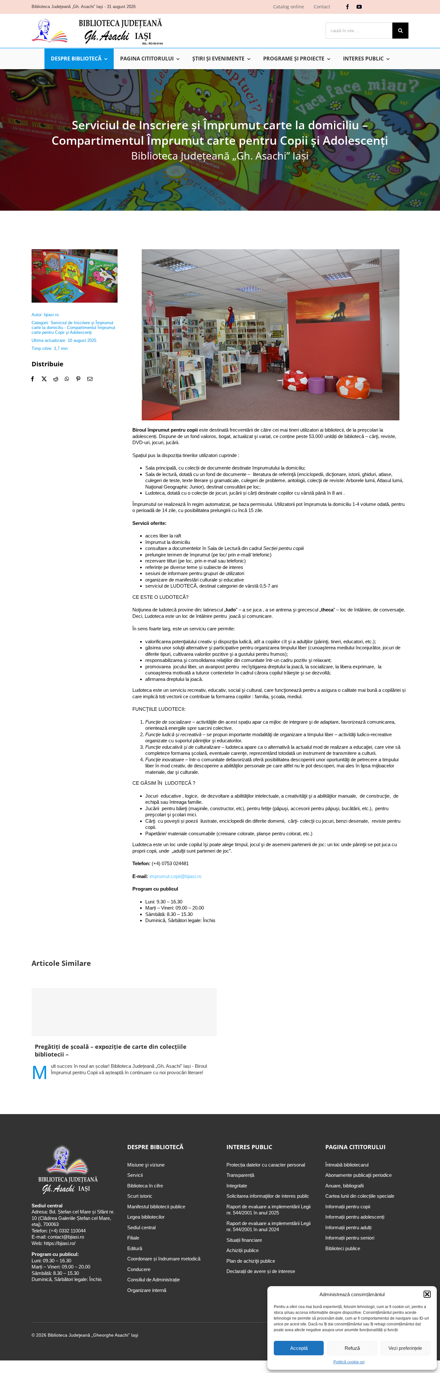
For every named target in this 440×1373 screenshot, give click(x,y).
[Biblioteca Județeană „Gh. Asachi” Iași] (75, 251)
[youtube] (359, 6)
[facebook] (347, 6)
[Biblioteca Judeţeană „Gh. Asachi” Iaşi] (97, 18)
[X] (44, 379)
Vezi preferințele (405, 1348)
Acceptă (299, 1348)
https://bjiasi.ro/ (59, 1243)
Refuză (352, 1348)
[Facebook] (32, 379)
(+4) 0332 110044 (67, 1230)
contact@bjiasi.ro (66, 1237)
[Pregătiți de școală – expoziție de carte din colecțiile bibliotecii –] (124, 1012)
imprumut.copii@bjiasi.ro (175, 876)
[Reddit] (56, 379)
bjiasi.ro (51, 314)
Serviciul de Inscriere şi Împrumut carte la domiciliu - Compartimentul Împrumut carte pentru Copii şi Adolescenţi (73, 327)
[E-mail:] (90, 379)
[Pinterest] (78, 379)
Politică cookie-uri (349, 1362)
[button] (427, 1294)
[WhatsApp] (67, 379)
